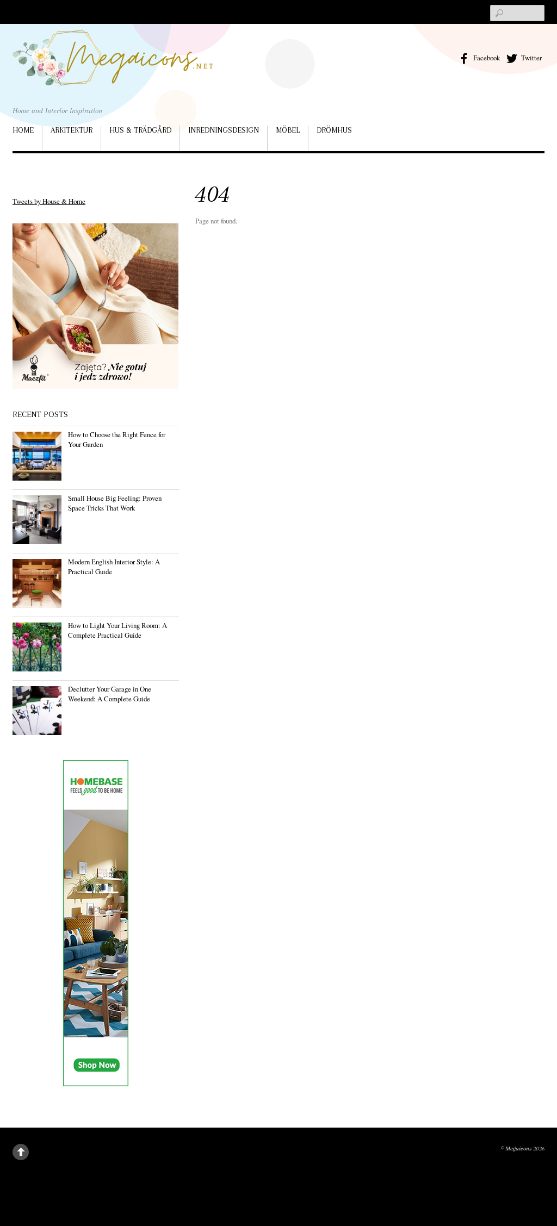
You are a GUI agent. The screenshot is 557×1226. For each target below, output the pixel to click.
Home (23, 130)
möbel (288, 130)
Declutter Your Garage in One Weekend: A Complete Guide (109, 694)
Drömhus (334, 130)
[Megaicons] (113, 69)
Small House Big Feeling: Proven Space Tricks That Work (115, 503)
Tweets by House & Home (49, 201)
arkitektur (71, 130)
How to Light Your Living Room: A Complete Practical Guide (117, 630)
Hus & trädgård (140, 130)
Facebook (486, 58)
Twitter (530, 58)
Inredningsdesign (223, 130)
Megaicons (518, 1148)
